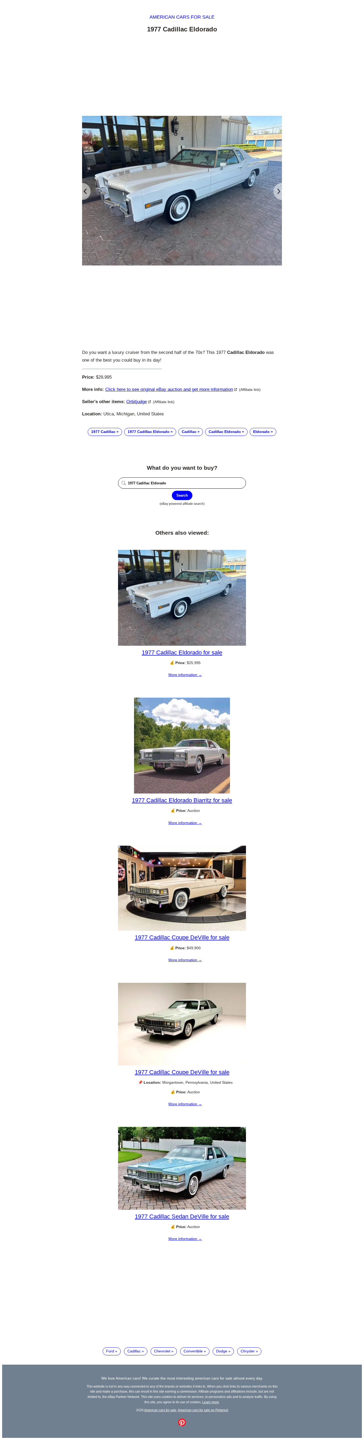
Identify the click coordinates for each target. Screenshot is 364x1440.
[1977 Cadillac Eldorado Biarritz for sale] (182, 792)
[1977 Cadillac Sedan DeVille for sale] (182, 1208)
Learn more (210, 1402)
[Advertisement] (182, 75)
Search (182, 495)
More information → (185, 675)
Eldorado (261, 431)
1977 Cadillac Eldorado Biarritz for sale (182, 800)
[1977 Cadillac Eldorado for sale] (182, 644)
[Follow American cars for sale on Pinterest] (182, 1425)
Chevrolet (162, 1351)
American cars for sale (182, 17)
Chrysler (248, 1351)
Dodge (221, 1351)
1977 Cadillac (103, 431)
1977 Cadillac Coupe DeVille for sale (182, 937)
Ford (110, 1351)
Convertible (193, 1351)
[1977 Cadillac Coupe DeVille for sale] (182, 929)
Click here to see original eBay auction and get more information (169, 389)
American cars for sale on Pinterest (203, 1410)
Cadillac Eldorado (225, 431)
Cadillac (189, 431)
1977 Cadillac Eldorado (148, 431)
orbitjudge (136, 401)
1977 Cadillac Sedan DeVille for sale (182, 1216)
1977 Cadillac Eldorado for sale (182, 652)
